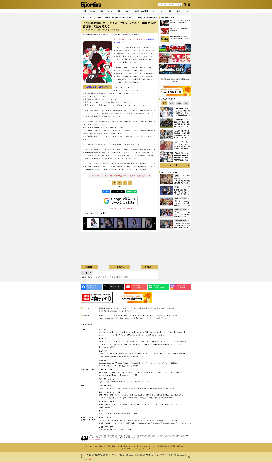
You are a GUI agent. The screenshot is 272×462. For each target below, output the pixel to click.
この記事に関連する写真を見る (96, 87)
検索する (179, 5)
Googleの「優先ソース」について (118, 208)
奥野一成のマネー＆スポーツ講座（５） (130, 39)
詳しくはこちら (86, 459)
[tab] (102, 11)
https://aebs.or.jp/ (95, 440)
